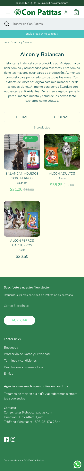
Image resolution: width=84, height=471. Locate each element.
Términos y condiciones (20, 360)
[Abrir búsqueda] (6, 24)
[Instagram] (13, 439)
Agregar (19, 320)
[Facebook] (6, 439)
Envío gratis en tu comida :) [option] (42, 34)
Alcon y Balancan (23, 42)
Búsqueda (11, 347)
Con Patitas (38, 460)
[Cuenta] (66, 10)
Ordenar (62, 117)
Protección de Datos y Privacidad (27, 354)
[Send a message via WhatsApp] (77, 464)
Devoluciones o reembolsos (23, 367)
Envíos (8, 373)
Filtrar (22, 117)
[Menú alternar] (8, 12)
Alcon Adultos (62, 173)
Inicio (7, 42)
